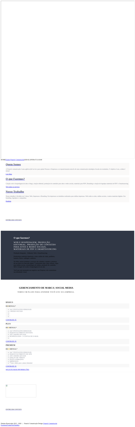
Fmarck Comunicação (50, 423)
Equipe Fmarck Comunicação (15, 160)
